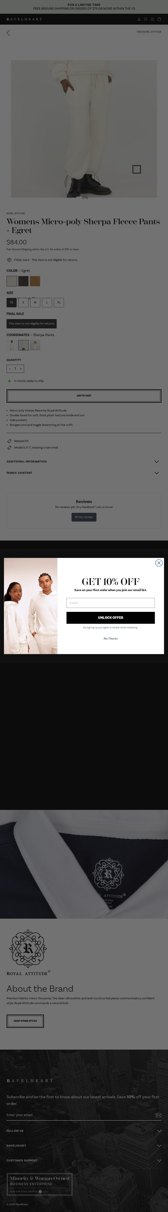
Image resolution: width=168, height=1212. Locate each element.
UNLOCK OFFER (110, 617)
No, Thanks (111, 638)
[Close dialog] (159, 562)
